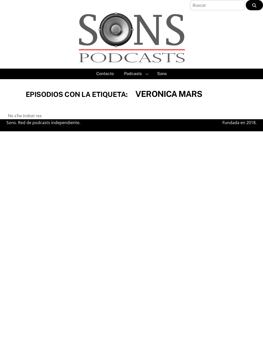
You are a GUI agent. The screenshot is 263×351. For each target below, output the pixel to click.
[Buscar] (254, 5)
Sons (162, 73)
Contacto (105, 73)
